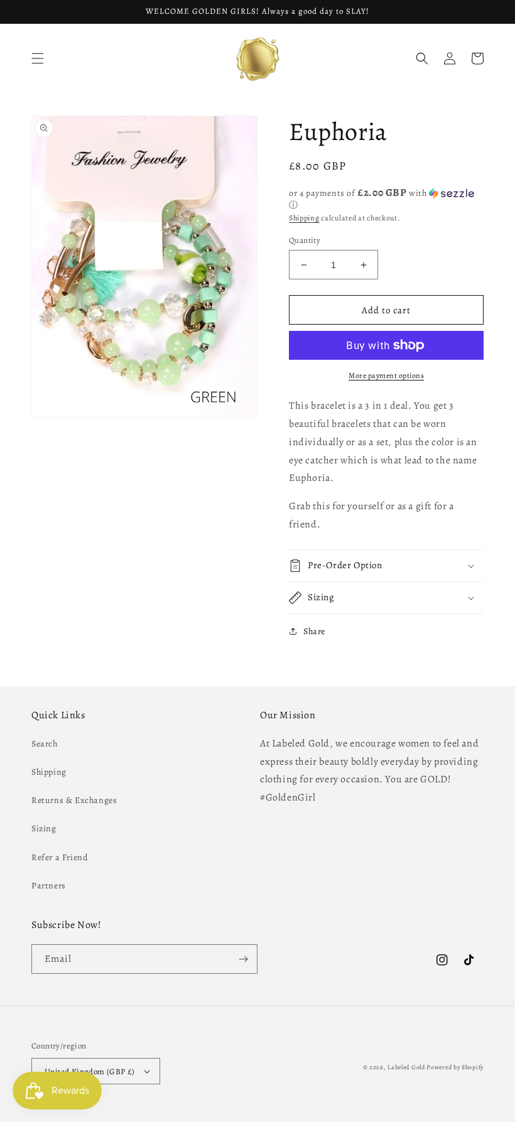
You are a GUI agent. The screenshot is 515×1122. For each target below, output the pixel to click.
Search (44, 744)
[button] (38, 58)
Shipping (304, 218)
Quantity (304, 240)
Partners (48, 886)
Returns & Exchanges (74, 800)
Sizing (44, 828)
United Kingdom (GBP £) (90, 1071)
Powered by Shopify (455, 1067)
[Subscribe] (243, 959)
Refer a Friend (59, 857)
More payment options (386, 375)
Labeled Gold (406, 1067)
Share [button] (314, 631)
